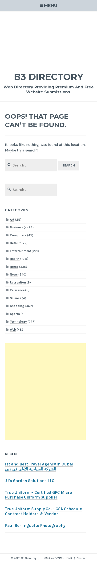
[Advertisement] (48, 38)
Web (13, 329)
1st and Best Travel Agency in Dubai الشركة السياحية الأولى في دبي (39, 466)
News (14, 274)
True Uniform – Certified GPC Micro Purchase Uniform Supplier (38, 495)
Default (15, 243)
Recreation (18, 282)
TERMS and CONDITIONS (56, 558)
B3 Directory (48, 76)
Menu (50, 5)
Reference (17, 290)
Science (15, 298)
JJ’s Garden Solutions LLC (29, 481)
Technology (18, 321)
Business (16, 227)
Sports (15, 314)
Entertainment (20, 251)
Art (12, 219)
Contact (81, 558)
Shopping (17, 306)
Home (14, 266)
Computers (18, 235)
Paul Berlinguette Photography (35, 525)
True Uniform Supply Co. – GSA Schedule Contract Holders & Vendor (43, 511)
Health (15, 259)
